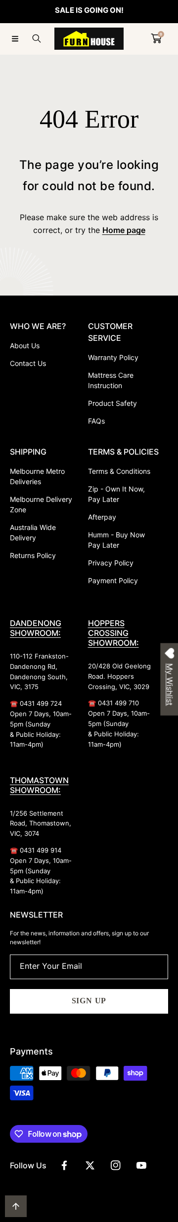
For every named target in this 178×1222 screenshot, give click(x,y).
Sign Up (89, 1000)
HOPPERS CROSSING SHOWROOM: (113, 633)
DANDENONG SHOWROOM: (35, 628)
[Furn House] (89, 39)
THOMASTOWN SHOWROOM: (39, 785)
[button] (15, 38)
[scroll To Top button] (16, 1206)
